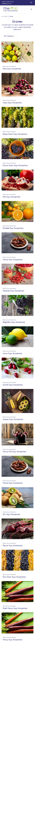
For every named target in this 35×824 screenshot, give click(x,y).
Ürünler (11, 16)
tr (31, 3)
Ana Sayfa (4, 16)
